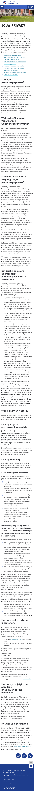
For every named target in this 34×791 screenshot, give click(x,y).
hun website (27, 679)
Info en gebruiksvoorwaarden (11, 784)
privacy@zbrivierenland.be (22, 746)
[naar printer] (18, 755)
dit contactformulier (16, 639)
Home (2, 29)
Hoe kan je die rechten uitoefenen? (15, 72)
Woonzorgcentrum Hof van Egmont (15, 770)
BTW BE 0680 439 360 (8, 779)
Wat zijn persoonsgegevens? (13, 55)
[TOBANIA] (31, 766)
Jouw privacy (6, 782)
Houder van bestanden (11, 75)
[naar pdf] (24, 755)
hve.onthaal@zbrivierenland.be (19, 776)
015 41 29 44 (7, 776)
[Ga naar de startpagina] (11, 2)
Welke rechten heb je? (11, 70)
